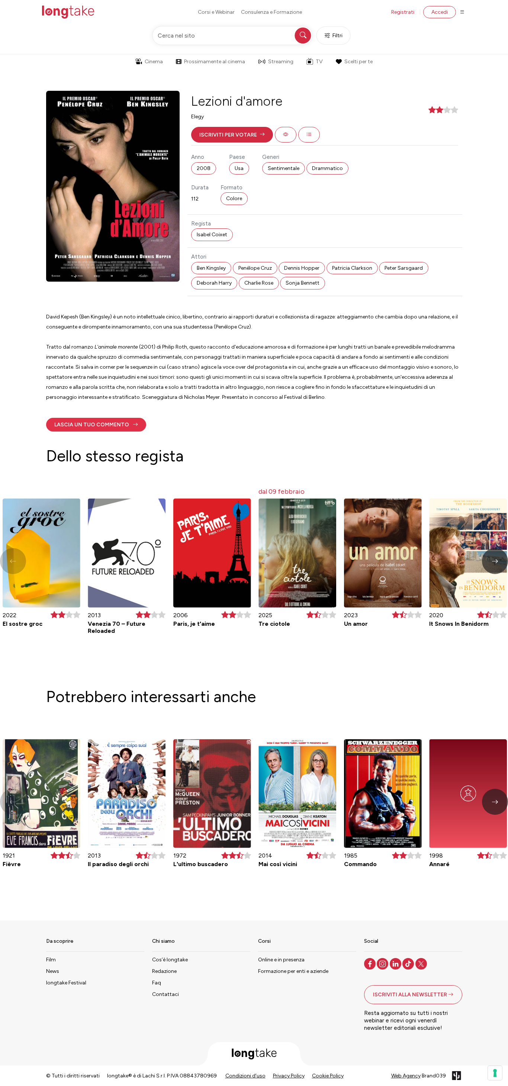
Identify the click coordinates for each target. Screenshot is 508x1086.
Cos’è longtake (170, 960)
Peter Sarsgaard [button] (404, 268)
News (52, 971)
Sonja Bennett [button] (302, 283)
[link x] (421, 963)
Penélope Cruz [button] (255, 268)
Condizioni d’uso (245, 1076)
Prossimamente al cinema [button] (214, 61)
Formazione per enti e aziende (293, 971)
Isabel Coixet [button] (212, 234)
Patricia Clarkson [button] (352, 268)
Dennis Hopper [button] (301, 268)
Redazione (164, 971)
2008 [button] (203, 168)
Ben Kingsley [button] (211, 268)
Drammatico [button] (327, 168)
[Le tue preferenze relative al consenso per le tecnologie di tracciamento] (495, 1073)
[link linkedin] (396, 963)
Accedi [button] (439, 12)
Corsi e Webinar (216, 12)
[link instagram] (383, 963)
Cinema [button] (154, 61)
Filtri (337, 35)
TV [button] (319, 61)
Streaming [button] (280, 61)
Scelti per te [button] (358, 61)
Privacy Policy (289, 1076)
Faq (156, 983)
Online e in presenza (281, 960)
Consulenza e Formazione (271, 12)
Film (51, 960)
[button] (232, 134)
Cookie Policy (328, 1076)
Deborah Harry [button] (214, 283)
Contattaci (165, 994)
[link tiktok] (408, 963)
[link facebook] (370, 963)
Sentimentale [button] (283, 168)
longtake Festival (66, 983)
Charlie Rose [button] (258, 283)
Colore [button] (234, 198)
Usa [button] (239, 168)
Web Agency (406, 1076)
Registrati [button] (402, 12)
